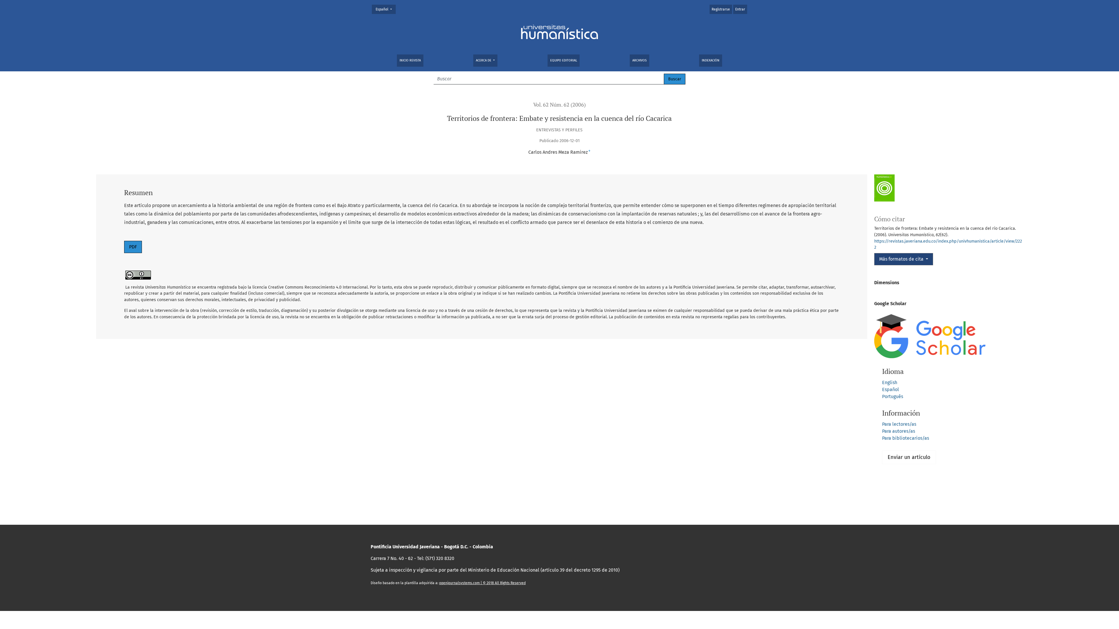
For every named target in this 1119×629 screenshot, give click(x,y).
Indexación (710, 60)
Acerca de (484, 60)
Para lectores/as (899, 424)
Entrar (740, 9)
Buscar (674, 79)
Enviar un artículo (909, 457)
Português (892, 396)
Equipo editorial (563, 60)
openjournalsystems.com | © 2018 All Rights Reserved (482, 583)
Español (385, 9)
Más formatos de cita (902, 259)
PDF (133, 247)
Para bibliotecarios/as (905, 438)
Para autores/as (898, 431)
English (889, 382)
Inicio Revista (410, 60)
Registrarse (721, 9)
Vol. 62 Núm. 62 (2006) (559, 104)
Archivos (639, 60)
